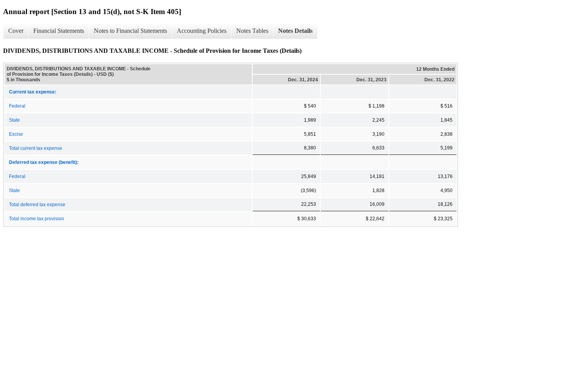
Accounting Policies (201, 30)
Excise (16, 134)
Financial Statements (58, 30)
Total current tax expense (35, 148)
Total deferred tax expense (37, 204)
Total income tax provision (36, 218)
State (14, 120)
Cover (15, 30)
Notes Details (295, 30)
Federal (17, 106)
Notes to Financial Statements (130, 30)
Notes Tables (252, 30)
